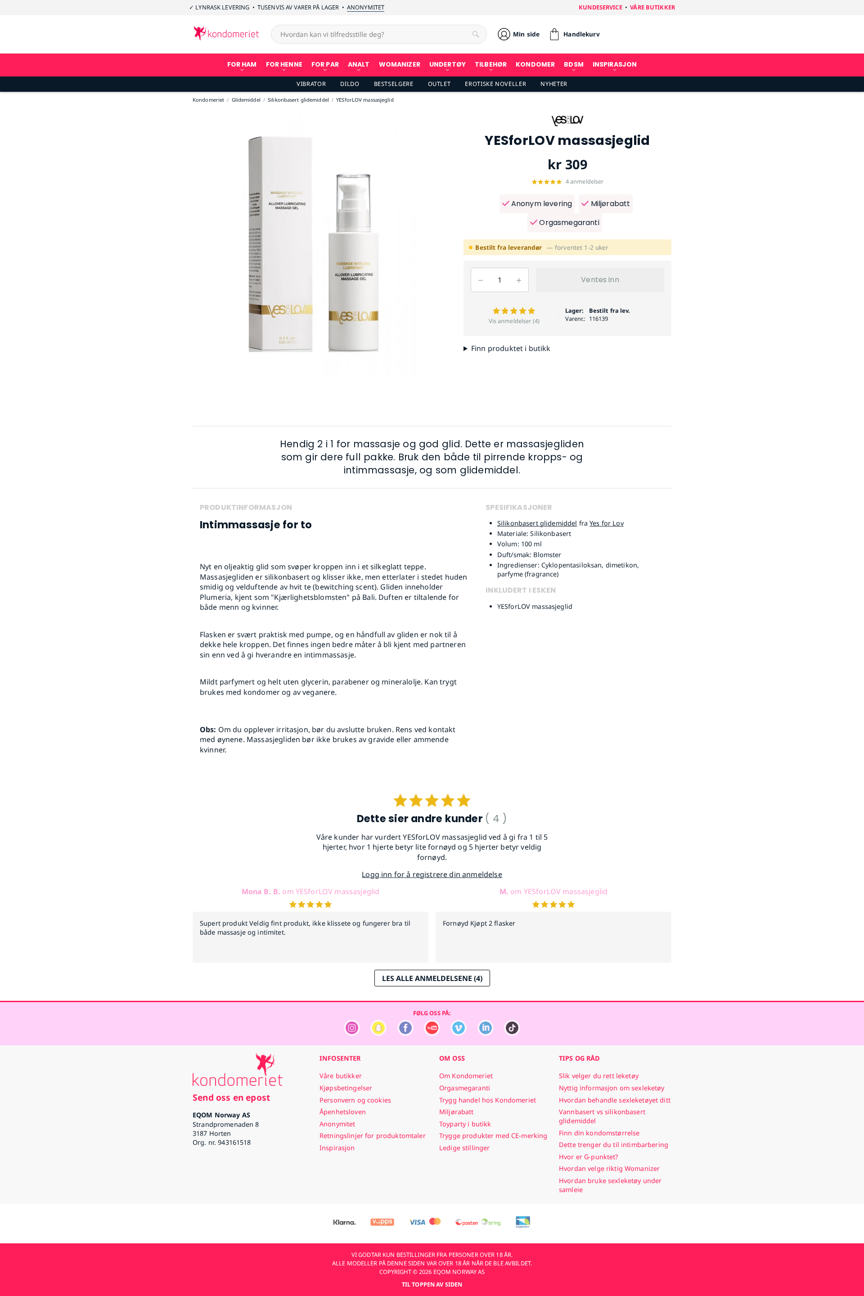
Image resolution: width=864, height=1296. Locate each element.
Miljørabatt (609, 203)
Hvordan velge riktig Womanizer (609, 1168)
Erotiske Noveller (495, 84)
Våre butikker (652, 7)
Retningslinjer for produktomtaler (373, 1135)
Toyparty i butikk (465, 1124)
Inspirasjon (337, 1147)
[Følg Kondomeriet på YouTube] (432, 1033)
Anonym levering (540, 203)
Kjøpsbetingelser (346, 1088)
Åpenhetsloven (343, 1111)
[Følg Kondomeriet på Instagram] (352, 1033)
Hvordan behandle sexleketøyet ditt (614, 1100)
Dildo (349, 84)
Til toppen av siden (432, 1284)
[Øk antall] (518, 280)
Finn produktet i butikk (511, 348)
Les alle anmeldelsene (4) (432, 978)
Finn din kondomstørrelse (599, 1133)
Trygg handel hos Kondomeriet (487, 1100)
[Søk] (475, 34)
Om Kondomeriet (466, 1075)
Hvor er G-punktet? (588, 1156)
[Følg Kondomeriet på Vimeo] (458, 1033)
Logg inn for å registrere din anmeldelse (432, 874)
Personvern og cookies (355, 1100)
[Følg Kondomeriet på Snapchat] (378, 1033)
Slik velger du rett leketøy (599, 1075)
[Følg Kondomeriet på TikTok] (512, 1033)
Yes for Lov (607, 523)
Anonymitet (365, 7)
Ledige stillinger (464, 1147)
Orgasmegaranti (568, 222)
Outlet (439, 84)
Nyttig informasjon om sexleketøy (612, 1088)
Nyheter (553, 84)
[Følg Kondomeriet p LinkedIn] (485, 1033)
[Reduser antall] (480, 280)
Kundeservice (600, 7)
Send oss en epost (231, 1097)
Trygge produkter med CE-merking (493, 1135)
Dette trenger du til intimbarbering (613, 1144)
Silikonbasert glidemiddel (537, 523)
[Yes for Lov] (567, 129)
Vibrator (311, 84)
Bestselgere (394, 84)
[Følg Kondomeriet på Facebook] (405, 1033)
